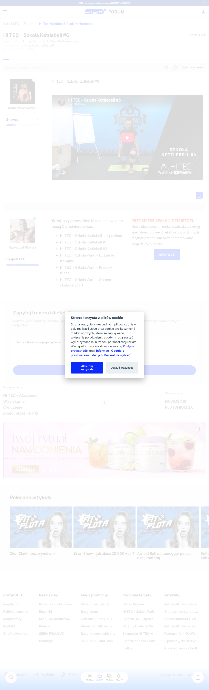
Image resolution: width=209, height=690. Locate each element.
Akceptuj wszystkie (87, 367)
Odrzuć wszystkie (122, 367)
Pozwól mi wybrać (117, 355)
